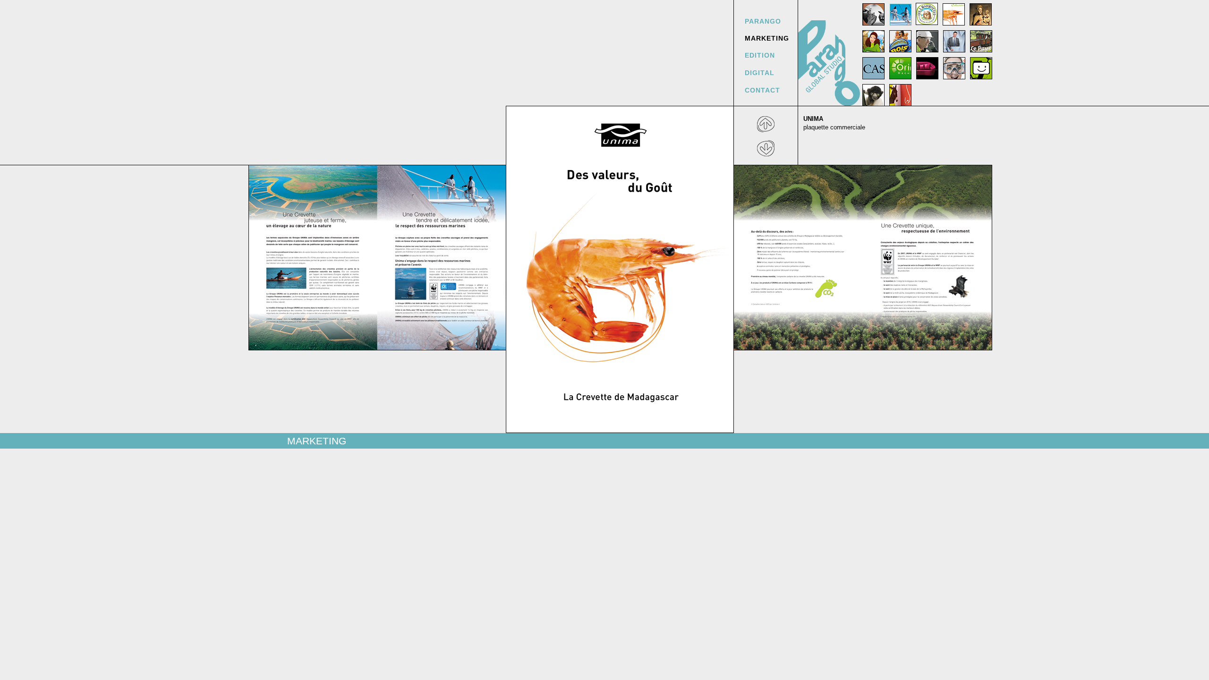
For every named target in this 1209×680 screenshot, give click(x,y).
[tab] (873, 14)
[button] (766, 124)
